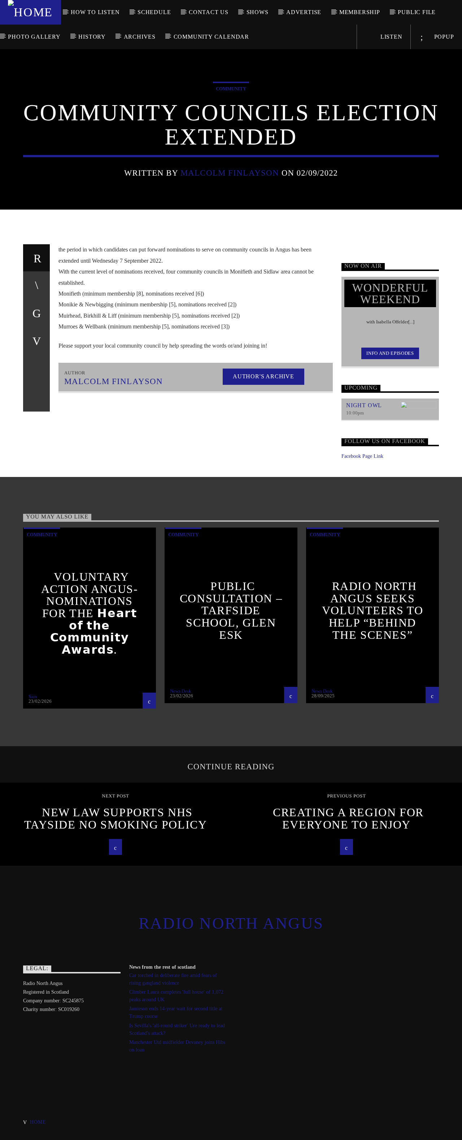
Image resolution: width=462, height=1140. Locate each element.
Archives (140, 37)
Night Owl (364, 405)
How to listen (95, 12)
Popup (443, 37)
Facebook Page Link (362, 456)
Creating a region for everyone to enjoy (348, 818)
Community (231, 88)
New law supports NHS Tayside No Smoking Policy (115, 818)
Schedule (154, 12)
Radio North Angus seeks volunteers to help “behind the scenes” (372, 610)
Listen (390, 37)
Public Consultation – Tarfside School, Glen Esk (231, 610)
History (92, 37)
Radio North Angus (231, 923)
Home (38, 1122)
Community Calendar (211, 37)
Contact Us (208, 12)
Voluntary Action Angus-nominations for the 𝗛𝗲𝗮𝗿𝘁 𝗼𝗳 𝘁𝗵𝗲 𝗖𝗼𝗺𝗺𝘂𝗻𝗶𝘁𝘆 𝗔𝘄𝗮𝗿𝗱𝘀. (89, 613)
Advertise (303, 12)
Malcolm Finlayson (229, 172)
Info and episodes (390, 353)
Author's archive (263, 376)
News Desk (180, 691)
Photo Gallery (34, 37)
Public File (417, 12)
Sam (33, 696)
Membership (359, 12)
